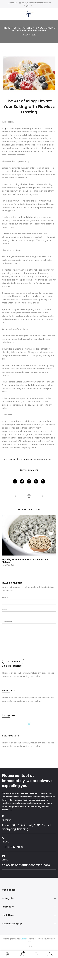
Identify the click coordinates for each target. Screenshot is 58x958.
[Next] (53, 541)
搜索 (30, 946)
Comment (7, 621)
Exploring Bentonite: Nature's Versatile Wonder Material (25, 560)
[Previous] (5, 541)
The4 (29, 941)
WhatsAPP (13, 3)
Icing (31, 101)
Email (5, 609)
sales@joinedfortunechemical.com (36, 3)
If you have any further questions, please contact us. (27, 459)
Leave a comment (29, 470)
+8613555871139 (12, 847)
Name (5, 597)
